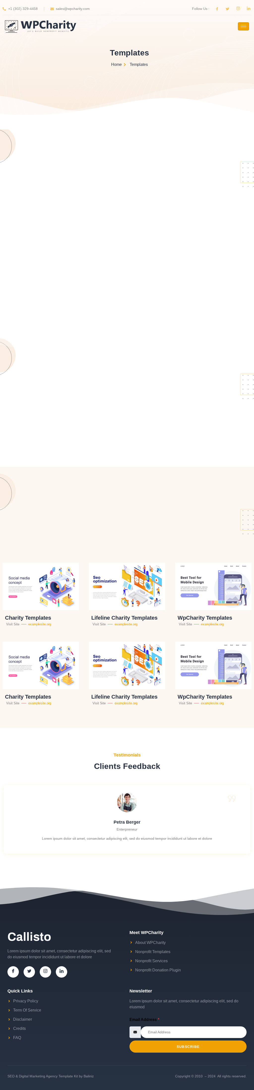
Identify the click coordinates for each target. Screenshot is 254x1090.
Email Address (144, 1019)
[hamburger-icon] (243, 26)
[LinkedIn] (61, 972)
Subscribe (188, 1047)
